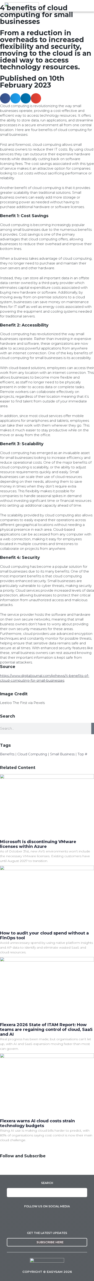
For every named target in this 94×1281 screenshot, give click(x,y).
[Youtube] (18, 1168)
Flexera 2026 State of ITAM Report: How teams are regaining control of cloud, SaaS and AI (46, 1029)
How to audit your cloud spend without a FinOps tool (44, 935)
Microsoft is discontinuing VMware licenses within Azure (38, 844)
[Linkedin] (5, 1168)
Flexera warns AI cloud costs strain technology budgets (37, 1123)
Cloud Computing (32, 754)
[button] (5, 98)
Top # (82, 754)
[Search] (92, 728)
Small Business (62, 754)
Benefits (7, 754)
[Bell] (30, 1168)
